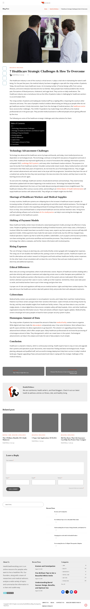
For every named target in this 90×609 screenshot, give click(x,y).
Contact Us (60, 602)
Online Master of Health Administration (70, 189)
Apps (74, 565)
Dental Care (7, 435)
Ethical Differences (17, 137)
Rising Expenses (17, 135)
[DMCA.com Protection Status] (8, 593)
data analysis (37, 325)
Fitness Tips (72, 369)
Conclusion (15, 144)
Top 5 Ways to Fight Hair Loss (20, 372)
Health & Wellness (54, 9)
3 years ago (41, 441)
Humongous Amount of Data (21, 142)
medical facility (61, 322)
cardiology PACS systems (30, 163)
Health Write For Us (73, 602)
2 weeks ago (70, 442)
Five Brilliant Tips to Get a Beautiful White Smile (45, 574)
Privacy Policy (47, 606)
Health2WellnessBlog (28, 604)
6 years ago (22, 74)
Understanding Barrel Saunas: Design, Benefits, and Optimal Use (45, 585)
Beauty (15, 370)
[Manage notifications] (85, 605)
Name (7, 478)
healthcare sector (79, 106)
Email (33, 478)
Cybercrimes (16, 140)
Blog (52, 602)
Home (45, 9)
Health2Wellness (15, 74)
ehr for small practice (46, 212)
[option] (15, 428)
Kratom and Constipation (45, 566)
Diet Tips (74, 577)
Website (60, 478)
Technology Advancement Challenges (23, 128)
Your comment (10, 460)
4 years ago (12, 442)
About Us (45, 602)
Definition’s (74, 571)
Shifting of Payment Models (20, 133)
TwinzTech (6, 605)
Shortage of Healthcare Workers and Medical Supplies (28, 131)
